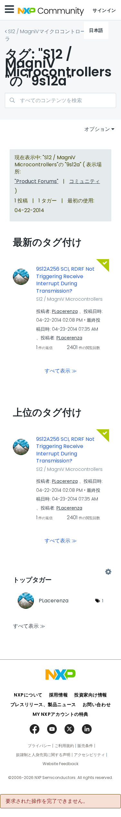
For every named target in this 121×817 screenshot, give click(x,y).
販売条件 (85, 746)
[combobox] (60, 100)
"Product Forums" (36, 181)
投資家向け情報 (90, 695)
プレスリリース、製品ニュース (43, 704)
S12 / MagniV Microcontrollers (69, 299)
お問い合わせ (97, 704)
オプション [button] (97, 129)
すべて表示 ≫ (61, 370)
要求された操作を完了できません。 (46, 801)
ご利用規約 (64, 746)
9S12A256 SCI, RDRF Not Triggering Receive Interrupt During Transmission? (65, 280)
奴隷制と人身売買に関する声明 (43, 755)
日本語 (96, 30)
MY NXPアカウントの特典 (60, 714)
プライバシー (39, 746)
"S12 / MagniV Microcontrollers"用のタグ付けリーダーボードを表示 (60, 572)
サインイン (104, 10)
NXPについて (28, 695)
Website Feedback (60, 764)
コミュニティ (84, 181)
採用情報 (58, 695)
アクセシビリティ (89, 755)
